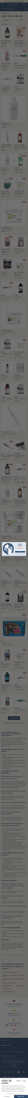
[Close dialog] (2, 542)
